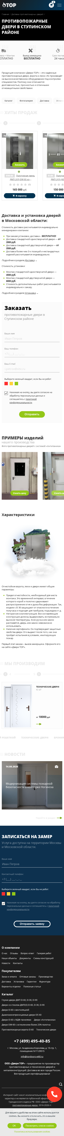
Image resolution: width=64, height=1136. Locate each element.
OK (14, 1125)
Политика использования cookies (32, 1131)
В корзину (21, 195)
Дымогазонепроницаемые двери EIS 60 (21, 1014)
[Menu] (59, 5)
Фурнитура (44, 981)
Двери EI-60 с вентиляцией (15, 1009)
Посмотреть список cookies (40, 1125)
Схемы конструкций (43, 958)
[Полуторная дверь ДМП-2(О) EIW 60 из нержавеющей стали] (19, 151)
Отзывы (14, 953)
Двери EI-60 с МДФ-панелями (16, 1019)
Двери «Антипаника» (45, 1019)
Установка (30, 292)
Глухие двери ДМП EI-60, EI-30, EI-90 (19, 1000)
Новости (6, 963)
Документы (25, 958)
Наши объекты (9, 958)
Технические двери (34, 737)
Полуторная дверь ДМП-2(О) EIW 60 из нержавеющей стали (22, 179)
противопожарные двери (25, 1105)
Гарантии (32, 981)
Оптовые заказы (27, 976)
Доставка (29, 260)
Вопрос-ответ (27, 953)
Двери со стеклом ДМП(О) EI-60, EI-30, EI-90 (23, 1004)
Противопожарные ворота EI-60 (18, 1029)
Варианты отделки (11, 986)
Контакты (18, 963)
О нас (4, 953)
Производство (46, 976)
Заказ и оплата (9, 976)
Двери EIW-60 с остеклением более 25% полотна (26, 1024)
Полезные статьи (32, 986)
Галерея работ (44, 953)
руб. (19, 189)
